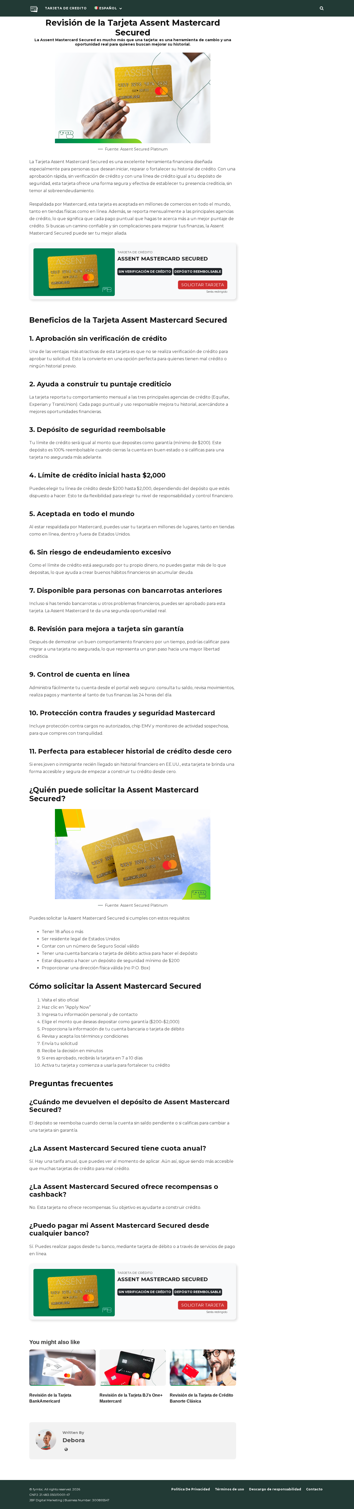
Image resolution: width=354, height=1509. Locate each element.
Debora (73, 1440)
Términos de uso (229, 1489)
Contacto (314, 1489)
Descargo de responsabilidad (275, 1489)
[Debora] (46, 1448)
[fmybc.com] (34, 10)
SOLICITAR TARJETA (203, 284)
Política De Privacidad (190, 1489)
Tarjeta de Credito (66, 8)
